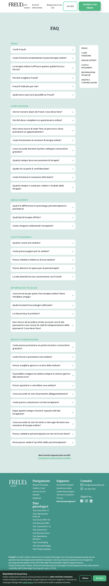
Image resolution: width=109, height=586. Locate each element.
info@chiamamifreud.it (94, 485)
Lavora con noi (56, 6)
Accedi (70, 6)
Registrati (37, 498)
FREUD (84, 48)
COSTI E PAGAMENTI (86, 66)
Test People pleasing (42, 549)
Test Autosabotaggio (42, 545)
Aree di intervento (37, 6)
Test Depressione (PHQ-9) (40, 515)
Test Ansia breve (40, 530)
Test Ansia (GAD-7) (41, 510)
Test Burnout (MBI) (41, 523)
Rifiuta (85, 578)
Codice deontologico (65, 491)
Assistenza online (64, 488)
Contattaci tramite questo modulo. (54, 458)
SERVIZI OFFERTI (88, 60)
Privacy (59, 498)
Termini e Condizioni (65, 494)
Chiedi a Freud (39, 488)
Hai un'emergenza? (66, 501)
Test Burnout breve (41, 533)
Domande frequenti (65, 485)
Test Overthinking (40, 542)
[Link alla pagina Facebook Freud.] (81, 501)
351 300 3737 (90, 489)
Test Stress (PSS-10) (41, 520)
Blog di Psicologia (40, 485)
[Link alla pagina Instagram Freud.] (86, 501)
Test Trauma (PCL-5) (42, 526)
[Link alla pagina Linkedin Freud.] (91, 501)
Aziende (36, 494)
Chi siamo (27, 6)
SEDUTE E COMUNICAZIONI (89, 81)
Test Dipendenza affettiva (40, 538)
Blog (49, 5)
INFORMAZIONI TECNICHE (88, 74)
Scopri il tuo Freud (90, 6)
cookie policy (27, 582)
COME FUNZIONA (86, 54)
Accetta (99, 578)
